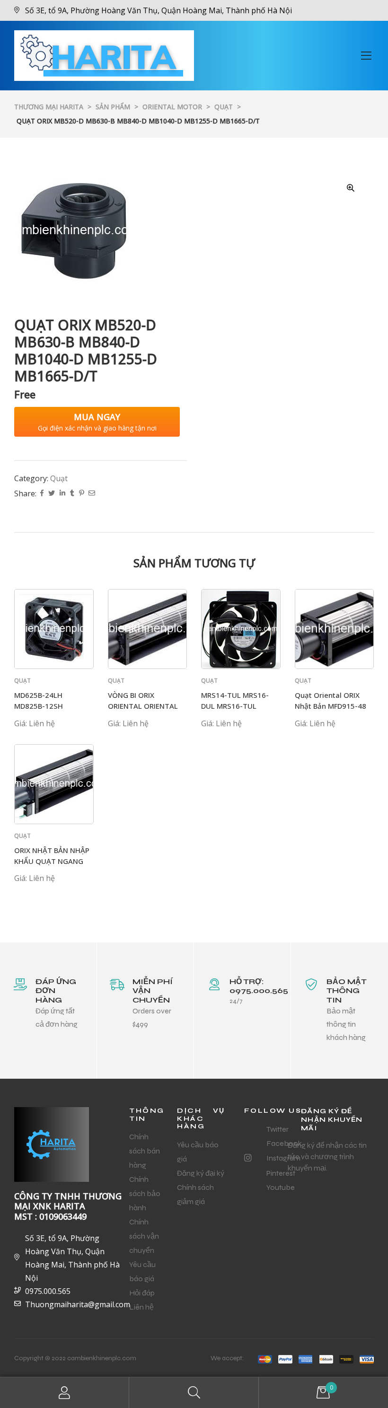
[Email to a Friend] (91, 493)
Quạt (59, 478)
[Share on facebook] (42, 493)
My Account (64, 1392)
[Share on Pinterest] (81, 493)
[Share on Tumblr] (72, 493)
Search (193, 1392)
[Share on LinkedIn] (62, 493)
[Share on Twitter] (51, 493)
